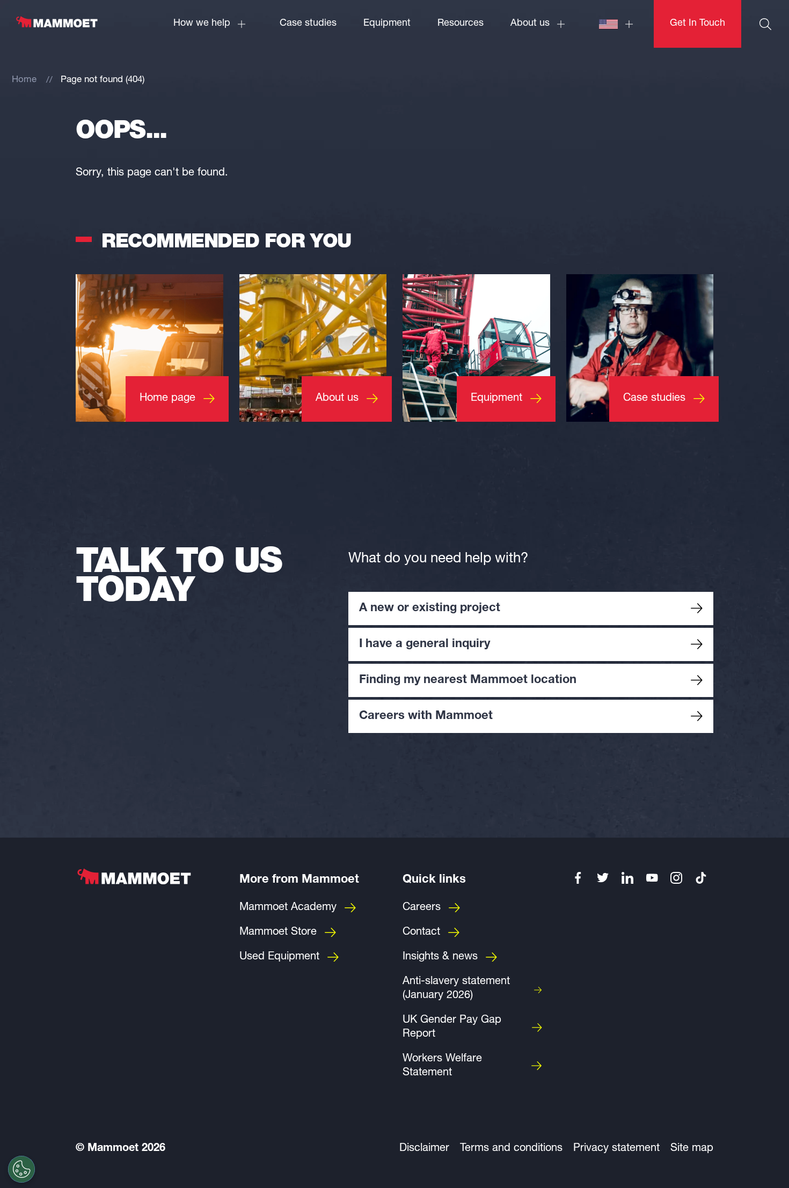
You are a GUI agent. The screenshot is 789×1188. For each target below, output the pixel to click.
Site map (691, 1148)
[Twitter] (602, 877)
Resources (460, 23)
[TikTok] (701, 877)
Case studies (308, 23)
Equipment (387, 23)
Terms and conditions (511, 1148)
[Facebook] (578, 877)
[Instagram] (676, 877)
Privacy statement (616, 1148)
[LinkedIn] (627, 877)
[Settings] (21, 1169)
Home (24, 80)
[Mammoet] (56, 27)
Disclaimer (424, 1148)
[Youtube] (652, 877)
